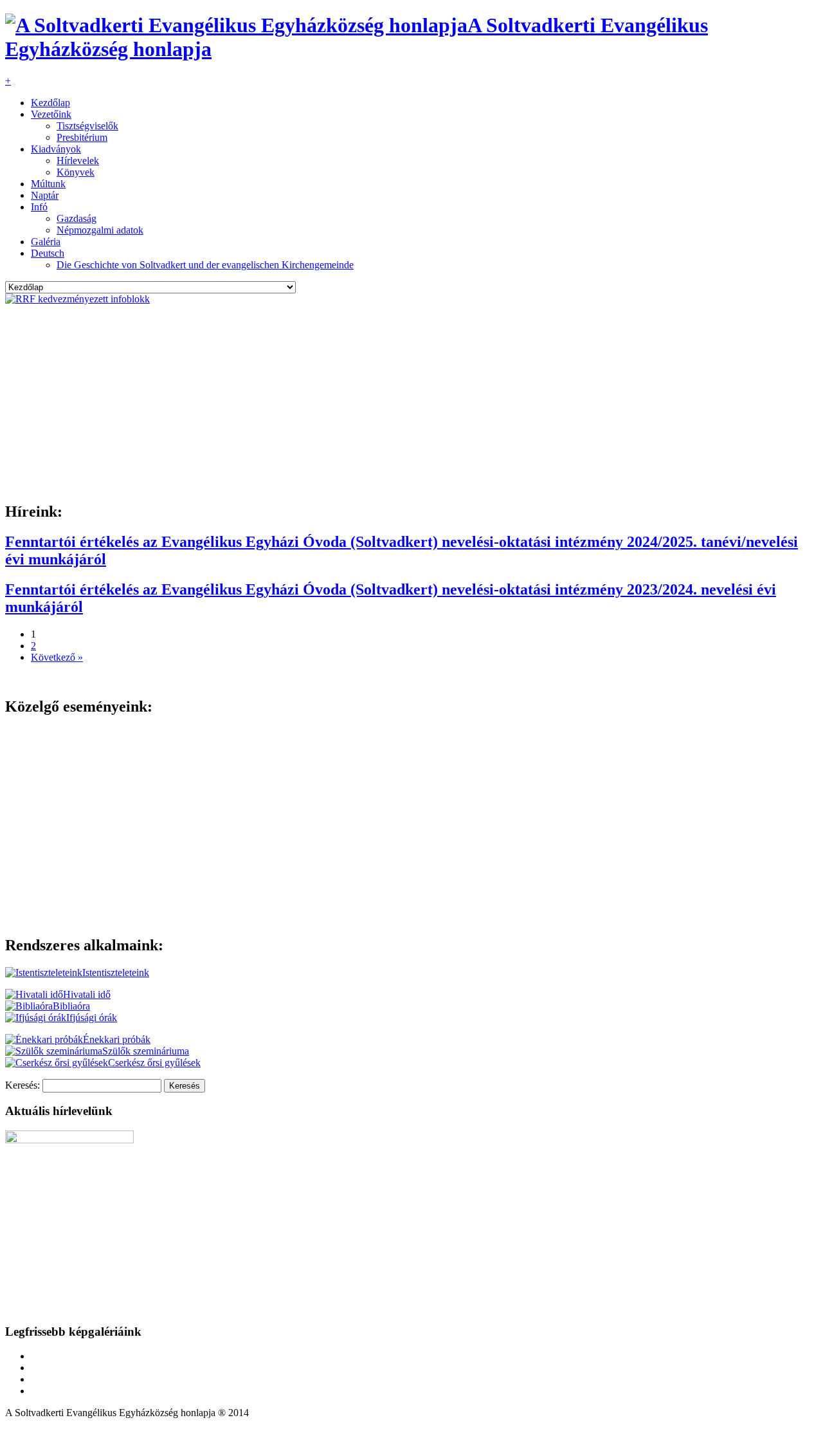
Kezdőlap (50, 102)
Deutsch (47, 253)
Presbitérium (82, 137)
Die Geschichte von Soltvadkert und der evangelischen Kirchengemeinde (205, 264)
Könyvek (76, 172)
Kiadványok (56, 148)
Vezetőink (51, 114)
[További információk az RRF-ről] (77, 298)
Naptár (45, 195)
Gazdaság (76, 218)
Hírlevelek (78, 160)
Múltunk (48, 183)
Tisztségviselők (87, 125)
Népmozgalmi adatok (100, 230)
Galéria (45, 241)
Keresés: (22, 1085)
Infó (39, 206)
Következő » (57, 657)
